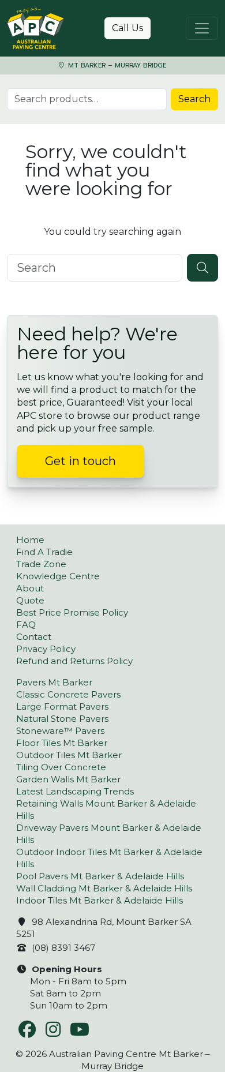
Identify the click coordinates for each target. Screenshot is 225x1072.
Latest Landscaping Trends (75, 791)
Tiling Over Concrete (61, 767)
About (30, 588)
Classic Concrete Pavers (68, 694)
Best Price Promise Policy (72, 612)
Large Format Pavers (62, 706)
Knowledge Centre (58, 576)
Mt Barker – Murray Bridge (116, 65)
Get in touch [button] (80, 461)
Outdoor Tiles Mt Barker (69, 754)
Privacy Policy (46, 648)
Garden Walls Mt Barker (68, 779)
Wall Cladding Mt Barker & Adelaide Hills (104, 888)
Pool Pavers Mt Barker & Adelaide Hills (100, 876)
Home (30, 539)
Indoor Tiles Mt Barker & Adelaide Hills (99, 900)
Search (194, 98)
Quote (30, 600)
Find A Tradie (44, 551)
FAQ (26, 624)
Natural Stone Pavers (62, 718)
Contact (33, 636)
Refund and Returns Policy (74, 660)
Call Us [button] (127, 28)
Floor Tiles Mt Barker (61, 742)
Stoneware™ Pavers (60, 730)
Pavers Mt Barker (54, 682)
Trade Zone (41, 564)
